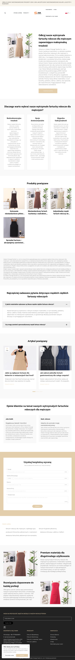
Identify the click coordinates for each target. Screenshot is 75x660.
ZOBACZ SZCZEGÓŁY (14, 198)
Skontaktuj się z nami (56, 644)
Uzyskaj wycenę (48, 90)
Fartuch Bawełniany (33, 634)
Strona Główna (54, 634)
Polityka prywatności (50, 658)
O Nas (52, 641)
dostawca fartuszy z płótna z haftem (52, 532)
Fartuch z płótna (31, 641)
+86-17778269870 (15, 634)
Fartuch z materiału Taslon (34, 639)
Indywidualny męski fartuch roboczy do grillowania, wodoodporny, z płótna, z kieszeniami (61, 212)
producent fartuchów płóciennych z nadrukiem (21, 532)
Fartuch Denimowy (32, 637)
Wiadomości (54, 639)
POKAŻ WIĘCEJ (9, 384)
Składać (37, 506)
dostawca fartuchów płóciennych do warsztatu (21, 535)
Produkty (53, 637)
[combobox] (10, 478)
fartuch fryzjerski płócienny (48, 528)
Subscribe (8, 623)
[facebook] (4, 627)
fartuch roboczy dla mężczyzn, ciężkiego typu (21, 528)
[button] (5, 13)
